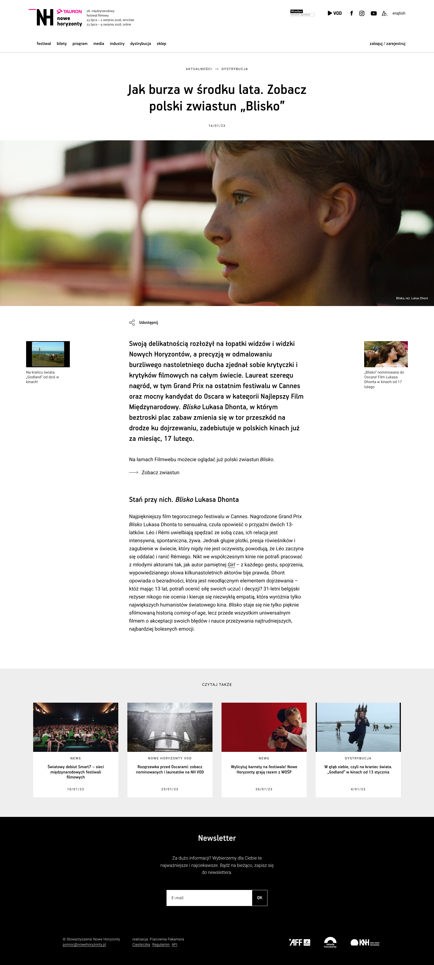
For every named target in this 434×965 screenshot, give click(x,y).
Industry (117, 43)
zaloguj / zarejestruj (387, 43)
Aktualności (199, 69)
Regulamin (161, 945)
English (399, 13)
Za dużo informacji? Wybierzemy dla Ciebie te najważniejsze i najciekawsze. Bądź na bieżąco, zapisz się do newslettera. (217, 865)
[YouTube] (373, 16)
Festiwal (44, 43)
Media (98, 43)
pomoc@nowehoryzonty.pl (84, 945)
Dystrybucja (140, 43)
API (174, 945)
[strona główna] (88, 18)
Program (80, 43)
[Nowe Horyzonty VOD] (335, 13)
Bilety (62, 43)
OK (259, 897)
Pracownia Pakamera (167, 939)
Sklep (161, 43)
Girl (231, 565)
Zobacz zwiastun (160, 472)
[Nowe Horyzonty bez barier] (384, 16)
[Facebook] (352, 16)
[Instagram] (362, 16)
